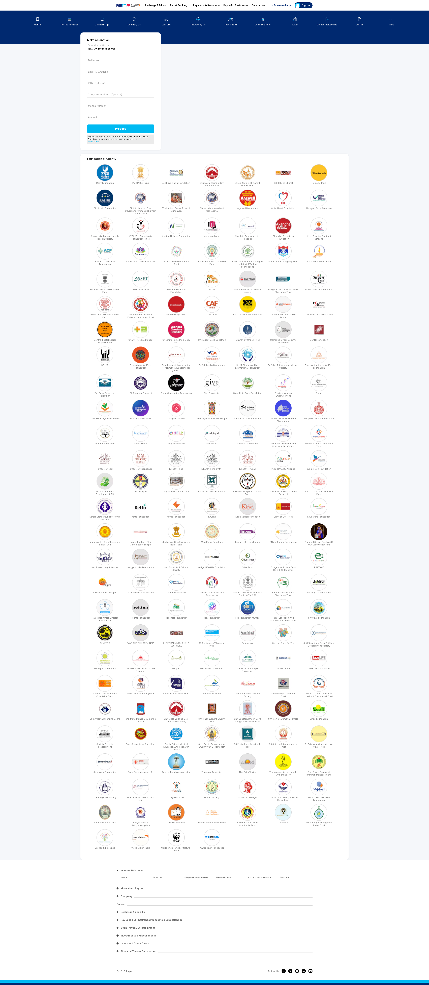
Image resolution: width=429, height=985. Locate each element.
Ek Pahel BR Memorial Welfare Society (283, 366)
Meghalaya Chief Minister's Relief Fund (176, 543)
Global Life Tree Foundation (247, 393)
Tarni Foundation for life (140, 772)
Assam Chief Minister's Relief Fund (105, 290)
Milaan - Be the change (247, 542)
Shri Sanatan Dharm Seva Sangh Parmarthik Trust (247, 720)
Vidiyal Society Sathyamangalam (141, 824)
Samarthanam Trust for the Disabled (140, 669)
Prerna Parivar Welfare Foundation (212, 593)
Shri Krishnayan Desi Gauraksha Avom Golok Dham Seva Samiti (140, 211)
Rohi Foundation (212, 617)
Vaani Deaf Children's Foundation (319, 798)
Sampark (176, 668)
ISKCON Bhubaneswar (140, 468)
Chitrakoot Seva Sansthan (212, 339)
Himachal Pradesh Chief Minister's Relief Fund (283, 445)
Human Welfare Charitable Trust (319, 445)
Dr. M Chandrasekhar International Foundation (247, 366)
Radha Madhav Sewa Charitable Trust (283, 593)
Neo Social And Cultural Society (176, 568)
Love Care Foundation (318, 516)
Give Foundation (211, 393)
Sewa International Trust (176, 693)
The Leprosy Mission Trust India (141, 798)
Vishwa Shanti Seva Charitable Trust (247, 824)
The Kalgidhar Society (104, 797)
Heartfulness (140, 443)
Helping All (212, 443)
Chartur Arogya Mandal (140, 339)
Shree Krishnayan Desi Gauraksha (212, 209)
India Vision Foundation (319, 468)
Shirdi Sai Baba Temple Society (248, 695)
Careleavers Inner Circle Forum (283, 316)
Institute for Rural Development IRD (105, 492)
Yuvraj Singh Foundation (212, 847)
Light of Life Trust (283, 516)
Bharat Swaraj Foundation (318, 289)
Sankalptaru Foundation (212, 668)
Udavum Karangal (247, 797)
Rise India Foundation (176, 617)
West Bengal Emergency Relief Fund (319, 824)
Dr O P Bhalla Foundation (212, 365)
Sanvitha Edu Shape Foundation (247, 669)
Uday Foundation (105, 183)
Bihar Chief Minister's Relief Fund (104, 316)
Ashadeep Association (319, 261)
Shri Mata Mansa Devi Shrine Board (141, 720)
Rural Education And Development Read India (283, 619)
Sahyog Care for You (283, 643)
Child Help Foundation (105, 208)
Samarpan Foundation (105, 668)
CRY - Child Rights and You (247, 314)
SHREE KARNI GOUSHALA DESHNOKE (176, 644)
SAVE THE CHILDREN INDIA (140, 643)
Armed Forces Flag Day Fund (283, 261)
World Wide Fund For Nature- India (176, 849)
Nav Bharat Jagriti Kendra (104, 567)
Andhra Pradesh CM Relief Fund (212, 262)
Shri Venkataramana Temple (283, 718)
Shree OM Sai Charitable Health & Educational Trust (319, 695)
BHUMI (212, 289)
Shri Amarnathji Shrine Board (105, 718)
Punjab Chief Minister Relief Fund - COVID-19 (247, 593)
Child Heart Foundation (283, 208)
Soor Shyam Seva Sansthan (140, 744)
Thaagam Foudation (211, 772)
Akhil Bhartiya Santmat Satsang (319, 237)
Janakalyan (141, 491)
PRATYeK (319, 567)
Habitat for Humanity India (247, 418)
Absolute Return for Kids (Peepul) (247, 237)
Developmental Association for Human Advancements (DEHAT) (176, 368)
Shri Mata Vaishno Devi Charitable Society (176, 720)
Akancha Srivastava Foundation (283, 237)
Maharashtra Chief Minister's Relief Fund (105, 543)
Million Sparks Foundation (283, 542)
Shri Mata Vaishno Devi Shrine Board (212, 184)
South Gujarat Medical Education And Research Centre (176, 747)
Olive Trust (247, 567)
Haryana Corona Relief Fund (319, 418)
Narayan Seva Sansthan (319, 208)
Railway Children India (319, 592)
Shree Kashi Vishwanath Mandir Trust (248, 184)
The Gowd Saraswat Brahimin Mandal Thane (319, 773)
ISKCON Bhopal (105, 468)
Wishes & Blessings (105, 847)
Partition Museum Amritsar (141, 592)
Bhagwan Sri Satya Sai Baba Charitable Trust (283, 290)
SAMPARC (105, 643)
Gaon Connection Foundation (176, 393)
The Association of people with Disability (283, 773)
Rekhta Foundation (140, 617)
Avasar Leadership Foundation (176, 290)
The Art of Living (247, 772)
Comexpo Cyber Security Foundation (283, 341)
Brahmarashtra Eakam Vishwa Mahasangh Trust (140, 316)
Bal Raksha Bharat (283, 183)
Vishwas (283, 822)
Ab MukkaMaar (212, 236)
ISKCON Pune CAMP (211, 468)
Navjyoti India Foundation (141, 567)
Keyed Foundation (176, 516)
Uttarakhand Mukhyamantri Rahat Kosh (283, 798)
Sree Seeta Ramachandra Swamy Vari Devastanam (211, 745)
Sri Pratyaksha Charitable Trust (247, 745)
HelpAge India (319, 183)
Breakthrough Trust (176, 314)
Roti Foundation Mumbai (247, 617)
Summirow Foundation (105, 772)
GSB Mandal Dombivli (141, 393)
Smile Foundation (319, 718)
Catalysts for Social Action (319, 314)
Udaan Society (212, 797)
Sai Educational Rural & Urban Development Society (318, 644)
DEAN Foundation (319, 339)
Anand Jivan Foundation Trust (176, 262)
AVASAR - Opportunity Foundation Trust (140, 237)
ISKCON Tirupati (247, 468)
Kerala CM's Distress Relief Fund (319, 492)
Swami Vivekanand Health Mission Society (105, 237)
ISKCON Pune (176, 468)
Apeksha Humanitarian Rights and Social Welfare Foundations (247, 264)
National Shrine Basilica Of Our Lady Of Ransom (319, 543)
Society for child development (105, 745)
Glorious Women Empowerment (283, 394)
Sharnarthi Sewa (212, 693)
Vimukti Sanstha (176, 822)
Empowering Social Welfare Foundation (319, 366)
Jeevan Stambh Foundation (212, 491)
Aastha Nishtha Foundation (176, 236)
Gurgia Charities (176, 418)
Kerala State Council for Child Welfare (104, 518)
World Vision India (140, 847)
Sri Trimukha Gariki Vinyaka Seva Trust (319, 745)
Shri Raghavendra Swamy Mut (211, 720)
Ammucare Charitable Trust (140, 261)
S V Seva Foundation (319, 617)
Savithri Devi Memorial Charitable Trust (105, 695)
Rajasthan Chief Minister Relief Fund (105, 619)
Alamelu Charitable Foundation (105, 262)
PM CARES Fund (140, 183)
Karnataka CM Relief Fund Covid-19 (283, 492)
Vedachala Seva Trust (105, 822)
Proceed (120, 128)
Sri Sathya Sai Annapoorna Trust (283, 745)
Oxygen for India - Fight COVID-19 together (283, 568)
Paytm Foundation (176, 592)
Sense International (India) (141, 693)
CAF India (212, 314)
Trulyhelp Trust (176, 797)
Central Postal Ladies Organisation (105, 341)
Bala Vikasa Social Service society (247, 290)
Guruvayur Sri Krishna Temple (212, 418)
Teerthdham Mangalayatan (176, 772)
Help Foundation (176, 443)
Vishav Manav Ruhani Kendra (212, 822)
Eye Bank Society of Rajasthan (105, 394)
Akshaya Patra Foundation (176, 183)
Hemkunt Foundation (247, 443)
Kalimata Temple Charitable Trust (247, 492)
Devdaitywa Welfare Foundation (140, 366)
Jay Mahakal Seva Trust (176, 491)
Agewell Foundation (247, 208)
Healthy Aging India (105, 443)
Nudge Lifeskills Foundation (212, 567)
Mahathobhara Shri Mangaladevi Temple (140, 543)
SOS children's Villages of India (212, 644)
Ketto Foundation (140, 516)
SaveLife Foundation (319, 668)
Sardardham (283, 668)
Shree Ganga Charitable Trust (283, 695)
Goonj (319, 393)
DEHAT (104, 365)
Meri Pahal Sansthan (212, 542)
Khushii (212, 516)
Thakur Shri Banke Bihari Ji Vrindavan (176, 209)
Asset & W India (140, 289)
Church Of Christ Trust (248, 339)
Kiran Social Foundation (247, 516)
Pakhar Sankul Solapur (105, 592)
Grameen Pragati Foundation (105, 418)
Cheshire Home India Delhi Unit (176, 341)
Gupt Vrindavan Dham (140, 418)
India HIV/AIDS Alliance (283, 468)
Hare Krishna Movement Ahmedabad (283, 419)
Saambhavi (247, 643)
